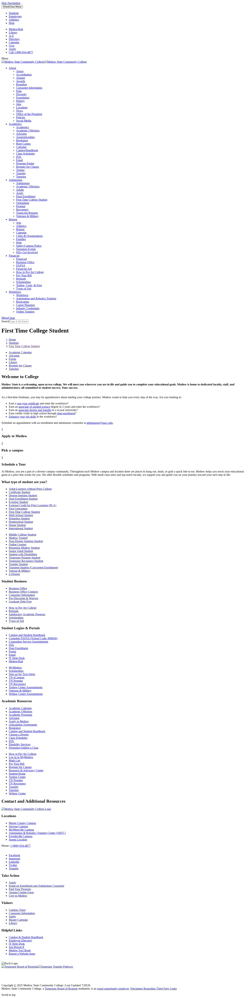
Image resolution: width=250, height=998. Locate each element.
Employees (15, 16)
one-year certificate (28, 403)
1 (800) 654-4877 (20, 845)
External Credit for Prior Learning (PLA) (32, 505)
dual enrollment (66, 413)
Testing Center (17, 776)
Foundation (22, 97)
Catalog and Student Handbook (27, 635)
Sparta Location (18, 839)
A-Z (11, 35)
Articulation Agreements (23, 724)
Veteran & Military (19, 570)
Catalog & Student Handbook (26, 937)
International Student (21, 528)
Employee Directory (20, 940)
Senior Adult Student (21, 551)
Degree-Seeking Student (23, 495)
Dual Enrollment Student (23, 498)
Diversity (21, 94)
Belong (13, 219)
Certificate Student (19, 492)
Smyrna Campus (18, 826)
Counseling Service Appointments (28, 641)
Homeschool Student (21, 521)
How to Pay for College (30, 272)
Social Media (23, 120)
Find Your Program (20, 889)
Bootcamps (22, 301)
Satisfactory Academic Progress (27, 614)
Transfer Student (18, 564)
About (12, 68)
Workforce (15, 291)
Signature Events (26, 249)
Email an (36, 885)
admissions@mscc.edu (100, 422)
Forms (12, 359)
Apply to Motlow (19, 721)
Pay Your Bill (24, 275)
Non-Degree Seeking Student (26, 541)
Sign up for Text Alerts (22, 674)
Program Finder (25, 163)
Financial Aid (24, 268)
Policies (20, 117)
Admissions (15, 179)
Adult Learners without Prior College (30, 488)
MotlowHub (16, 29)
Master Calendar (18, 919)
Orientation (22, 203)
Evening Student (18, 502)
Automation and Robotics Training (36, 298)
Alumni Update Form (21, 892)
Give (11, 45)
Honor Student (17, 525)
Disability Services (19, 744)
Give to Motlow (18, 895)
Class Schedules (25, 153)
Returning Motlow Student (24, 547)
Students (14, 13)
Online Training (25, 311)
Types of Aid (23, 288)
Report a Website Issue (22, 953)
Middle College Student (22, 534)
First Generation (18, 508)
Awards (20, 81)
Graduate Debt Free (20, 601)
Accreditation (24, 74)
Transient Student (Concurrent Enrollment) (33, 567)
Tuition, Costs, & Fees (29, 285)
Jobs (18, 104)
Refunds (21, 278)
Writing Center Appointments (26, 693)
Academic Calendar (20, 352)
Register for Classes (27, 166)
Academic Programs (20, 714)
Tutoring (21, 176)
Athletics (14, 19)
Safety (12, 916)
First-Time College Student (31, 199)
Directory (14, 39)
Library (13, 32)
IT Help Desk (17, 658)
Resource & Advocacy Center (26, 770)
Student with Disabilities (23, 554)
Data (19, 91)
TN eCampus (16, 677)
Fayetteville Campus (20, 836)
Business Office (25, 262)
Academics (15, 123)
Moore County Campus (22, 823)
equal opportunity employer (113, 988)
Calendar (14, 42)
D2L (19, 156)
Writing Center (17, 793)
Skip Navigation (10, 3)
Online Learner (17, 544)
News (19, 110)
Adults (20, 189)
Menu (12, 6)
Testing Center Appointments (25, 687)
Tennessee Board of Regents (61, 988)
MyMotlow (15, 667)
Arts (18, 222)
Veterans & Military (27, 216)
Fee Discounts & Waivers (23, 598)
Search (5, 321)
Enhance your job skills (22, 416)
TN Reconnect (17, 684)
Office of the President (29, 114)
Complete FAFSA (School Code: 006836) (33, 638)
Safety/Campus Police (29, 245)
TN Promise (16, 680)
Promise (20, 206)
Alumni (20, 77)
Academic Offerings (28, 130)
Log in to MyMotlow (21, 757)
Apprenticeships (25, 137)
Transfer (21, 173)
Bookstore (22, 140)
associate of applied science (34, 406)
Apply (12, 48)
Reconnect (22, 209)
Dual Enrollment (25, 196)
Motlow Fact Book (20, 950)
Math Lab (14, 760)
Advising (21, 133)
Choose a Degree (19, 734)
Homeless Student (19, 518)
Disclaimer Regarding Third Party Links (153, 988)
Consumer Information (29, 87)
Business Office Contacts (23, 591)
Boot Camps (23, 143)
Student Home (17, 773)
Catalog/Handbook (27, 150)
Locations (21, 107)
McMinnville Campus (21, 829)
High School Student (21, 515)
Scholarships (23, 282)
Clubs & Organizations (29, 235)
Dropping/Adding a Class (23, 747)
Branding (21, 84)
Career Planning (25, 305)
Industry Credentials (27, 308)
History (20, 100)
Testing (20, 170)
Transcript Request (27, 212)
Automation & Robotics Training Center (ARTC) (37, 832)
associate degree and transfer (34, 410)
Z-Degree (14, 574)
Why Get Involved (27, 252)
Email (19, 160)
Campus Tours (17, 909)
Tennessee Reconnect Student (26, 560)
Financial (14, 255)
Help (11, 23)
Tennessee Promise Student (24, 557)
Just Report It (16, 947)
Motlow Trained (18, 537)
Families (21, 239)
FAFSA (20, 265)
